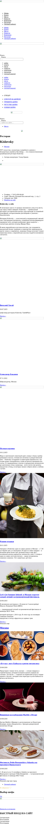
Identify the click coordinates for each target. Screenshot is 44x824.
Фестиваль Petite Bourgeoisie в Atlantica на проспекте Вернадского (18, 763)
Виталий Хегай (7, 305)
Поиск (2, 55)
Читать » (3, 316)
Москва (6, 146)
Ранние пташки (7, 541)
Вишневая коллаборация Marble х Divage (18, 715)
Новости (7, 19)
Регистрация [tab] (4, 819)
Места (6, 17)
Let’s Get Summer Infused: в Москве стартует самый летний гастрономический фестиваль (19, 596)
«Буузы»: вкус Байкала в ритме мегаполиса (19, 663)
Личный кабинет (10, 24)
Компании (7, 20)
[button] (4, 623)
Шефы (6, 13)
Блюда (6, 15)
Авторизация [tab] (4, 817)
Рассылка (7, 22)
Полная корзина (7, 448)
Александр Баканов (9, 374)
